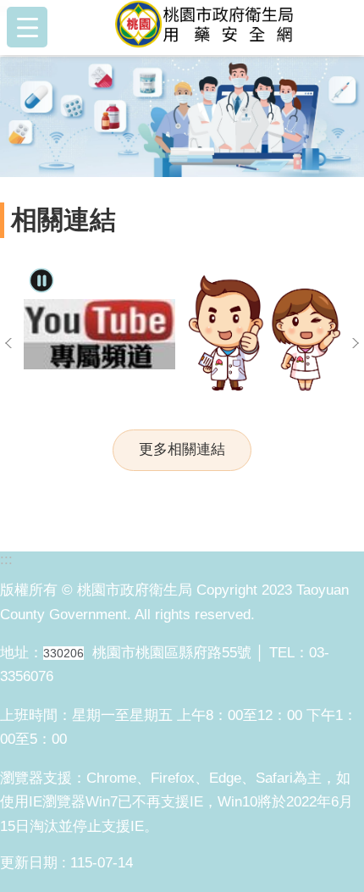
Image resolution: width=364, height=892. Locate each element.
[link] (99, 334)
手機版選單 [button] (27, 27)
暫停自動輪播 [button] (42, 281)
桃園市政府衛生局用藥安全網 (209, 27)
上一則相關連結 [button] (8, 343)
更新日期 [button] (29, 863)
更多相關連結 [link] (182, 449)
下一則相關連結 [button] (355, 343)
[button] (182, 117)
